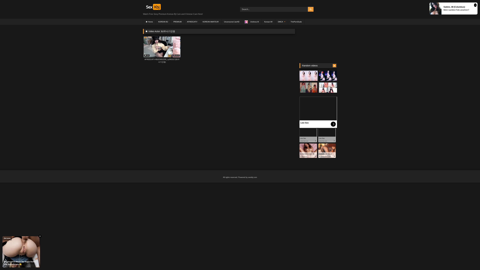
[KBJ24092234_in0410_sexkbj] (309, 76)
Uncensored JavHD (231, 22)
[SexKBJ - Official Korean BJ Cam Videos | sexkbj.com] (153, 7)
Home (150, 22)
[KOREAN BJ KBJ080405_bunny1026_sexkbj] (328, 87)
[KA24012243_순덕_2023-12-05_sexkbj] (309, 87)
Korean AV (268, 22)
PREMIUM (177, 22)
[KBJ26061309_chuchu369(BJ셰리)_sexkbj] (328, 76)
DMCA (280, 22)
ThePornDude (296, 22)
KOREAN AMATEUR (211, 22)
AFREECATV (192, 22)
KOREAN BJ (163, 22)
